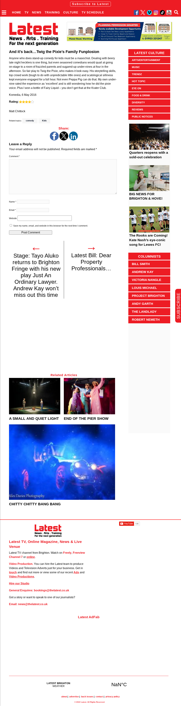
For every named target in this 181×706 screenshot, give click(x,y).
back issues (87, 696)
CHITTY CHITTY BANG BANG (35, 504)
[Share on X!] (63, 139)
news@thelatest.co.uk (33, 604)
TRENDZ (137, 74)
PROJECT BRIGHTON (148, 296)
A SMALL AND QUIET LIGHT (34, 418)
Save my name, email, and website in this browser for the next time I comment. (50, 226)
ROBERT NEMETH (146, 319)
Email (12, 210)
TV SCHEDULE (93, 12)
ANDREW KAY (142, 272)
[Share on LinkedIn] (73, 139)
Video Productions (21, 576)
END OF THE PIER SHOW (86, 418)
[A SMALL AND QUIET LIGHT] (34, 396)
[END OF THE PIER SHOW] (89, 396)
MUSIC (136, 67)
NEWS (36, 12)
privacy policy (113, 696)
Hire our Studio (19, 583)
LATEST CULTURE (149, 53)
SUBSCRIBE (178, 306)
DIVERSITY (138, 102)
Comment (14, 156)
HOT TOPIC (138, 81)
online (31, 556)
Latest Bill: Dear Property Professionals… (91, 262)
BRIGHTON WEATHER (88, 684)
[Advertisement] (64, 338)
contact (99, 696)
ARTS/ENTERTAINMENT (146, 60)
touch (13, 572)
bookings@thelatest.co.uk (51, 590)
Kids (44, 120)
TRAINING (52, 12)
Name (12, 202)
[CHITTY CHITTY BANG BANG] (62, 462)
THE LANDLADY (144, 311)
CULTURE (70, 12)
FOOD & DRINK (141, 95)
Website (13, 218)
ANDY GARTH (142, 303)
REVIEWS (137, 109)
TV (27, 12)
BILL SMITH (141, 264)
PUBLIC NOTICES (142, 116)
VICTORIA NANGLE (146, 280)
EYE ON (136, 88)
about (64, 696)
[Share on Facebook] (54, 139)
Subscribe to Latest (90, 3)
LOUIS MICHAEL (144, 288)
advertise (74, 696)
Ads (76, 572)
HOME (16, 12)
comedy (30, 120)
